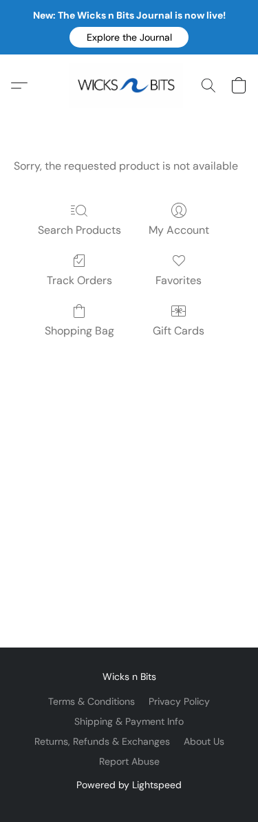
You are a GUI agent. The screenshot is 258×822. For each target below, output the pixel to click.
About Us (204, 741)
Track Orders (79, 280)
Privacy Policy (179, 701)
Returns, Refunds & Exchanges (102, 741)
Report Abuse (129, 761)
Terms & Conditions (91, 701)
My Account (179, 230)
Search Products (79, 230)
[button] (129, 37)
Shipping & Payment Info (129, 721)
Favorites (178, 280)
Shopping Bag (79, 330)
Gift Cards (178, 330)
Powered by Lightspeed (129, 785)
